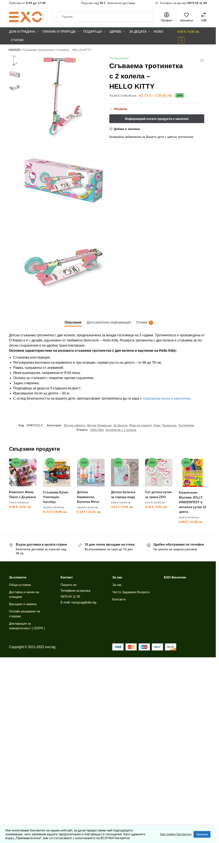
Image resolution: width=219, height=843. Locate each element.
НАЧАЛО (15, 49)
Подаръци (169, 425)
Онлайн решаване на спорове (24, 613)
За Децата (120, 425)
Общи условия (20, 585)
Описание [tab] (73, 322)
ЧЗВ (203, 20)
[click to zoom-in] (63, 96)
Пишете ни (68, 585)
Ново (156, 425)
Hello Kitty (97, 429)
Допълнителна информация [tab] (109, 322)
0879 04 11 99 (70, 596)
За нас (117, 585)
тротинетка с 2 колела (120, 429)
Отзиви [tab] (144, 322)
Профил (166, 20)
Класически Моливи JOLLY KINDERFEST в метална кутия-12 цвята (192, 502)
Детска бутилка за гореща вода (123, 494)
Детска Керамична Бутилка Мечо (88, 496)
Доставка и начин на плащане (24, 594)
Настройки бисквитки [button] (175, 834)
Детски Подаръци (99, 425)
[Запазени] (30, 465)
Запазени (186, 20)
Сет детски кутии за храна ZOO (158, 494)
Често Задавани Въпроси (130, 592)
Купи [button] (22, 516)
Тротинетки (186, 425)
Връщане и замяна (22, 604)
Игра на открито (140, 425)
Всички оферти (74, 425)
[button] (192, 35)
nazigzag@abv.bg (83, 602)
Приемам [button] (202, 834)
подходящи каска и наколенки (166, 398)
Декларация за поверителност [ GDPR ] (27, 626)
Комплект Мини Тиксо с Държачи (22, 494)
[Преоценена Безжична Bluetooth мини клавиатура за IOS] (202, 60)
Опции (159, 516)
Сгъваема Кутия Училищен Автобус (55, 497)
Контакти (119, 599)
